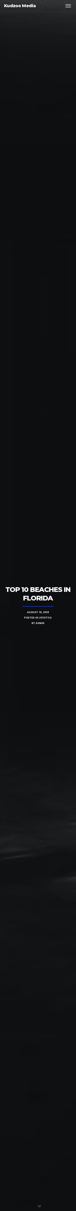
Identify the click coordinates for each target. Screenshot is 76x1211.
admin (40, 623)
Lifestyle (45, 617)
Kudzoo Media (20, 5)
